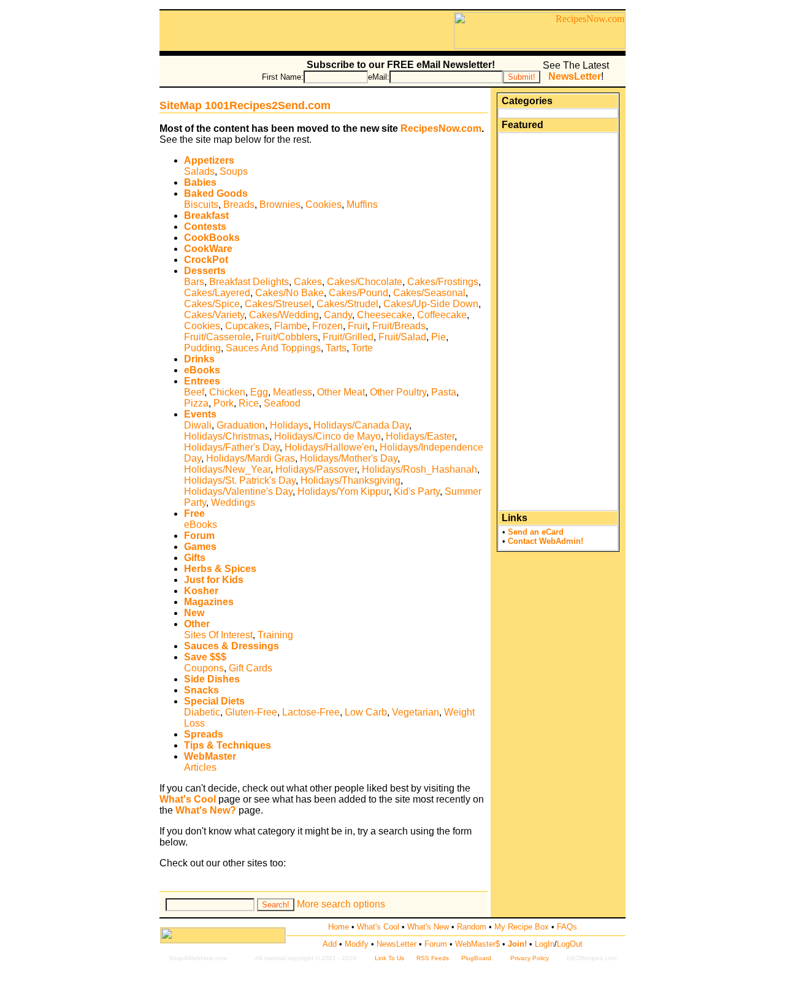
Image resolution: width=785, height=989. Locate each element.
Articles (200, 767)
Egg (259, 392)
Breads (239, 204)
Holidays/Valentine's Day (238, 491)
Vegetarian (415, 712)
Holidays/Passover (316, 469)
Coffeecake (442, 315)
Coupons (204, 668)
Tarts (336, 348)
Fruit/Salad (402, 337)
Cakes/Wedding (284, 315)
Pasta (443, 392)
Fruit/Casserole (217, 337)
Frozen (327, 326)
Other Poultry (398, 392)
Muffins (362, 204)
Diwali (198, 425)
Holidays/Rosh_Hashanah (419, 469)
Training (275, 635)
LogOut (570, 944)
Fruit (357, 326)
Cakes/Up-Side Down (430, 304)
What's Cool (378, 926)
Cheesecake (384, 315)
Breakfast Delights (249, 282)
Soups (234, 171)
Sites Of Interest (218, 635)
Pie (438, 337)
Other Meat (341, 392)
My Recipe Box (521, 926)
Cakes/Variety (214, 315)
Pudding (202, 348)
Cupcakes (247, 326)
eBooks (200, 524)
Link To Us (389, 958)
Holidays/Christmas (226, 436)
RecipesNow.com (440, 128)
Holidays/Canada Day (361, 425)
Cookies (323, 204)
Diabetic (202, 712)
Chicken (227, 392)
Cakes (308, 282)
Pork (223, 403)
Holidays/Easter (420, 436)
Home (338, 926)
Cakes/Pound (358, 293)
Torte (362, 348)
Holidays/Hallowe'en (330, 447)
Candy (338, 315)
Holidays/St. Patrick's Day (240, 480)
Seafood (282, 403)
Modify (357, 944)
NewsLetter (396, 944)
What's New (428, 926)
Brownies (280, 204)
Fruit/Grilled (348, 337)
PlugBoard (476, 958)
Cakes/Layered (217, 293)
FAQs (567, 926)
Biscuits (201, 204)
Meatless (292, 392)
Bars (194, 282)
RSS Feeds (432, 958)
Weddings (233, 502)
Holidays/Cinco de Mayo (327, 436)
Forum (435, 944)
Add (330, 944)
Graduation (240, 425)
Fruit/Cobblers (287, 337)
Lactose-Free (311, 712)
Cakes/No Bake (289, 293)
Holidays (289, 425)
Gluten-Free (251, 712)
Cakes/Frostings (442, 282)
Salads (199, 171)
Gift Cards (250, 668)
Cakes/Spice (212, 304)
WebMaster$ (477, 944)
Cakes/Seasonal (429, 293)
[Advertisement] (306, 30)
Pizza (196, 403)
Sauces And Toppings (273, 348)
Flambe (290, 326)
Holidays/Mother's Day (348, 458)
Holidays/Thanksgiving (350, 480)
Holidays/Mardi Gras (250, 458)
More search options (341, 904)
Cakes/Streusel (278, 304)
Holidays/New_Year (227, 469)
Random (471, 926)
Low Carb (366, 712)
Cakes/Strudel (347, 304)
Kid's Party (417, 491)
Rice (249, 403)
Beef (194, 392)
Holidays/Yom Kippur (343, 491)
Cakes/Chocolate (364, 282)
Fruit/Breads (399, 326)
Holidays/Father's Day (232, 447)
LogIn (544, 944)
